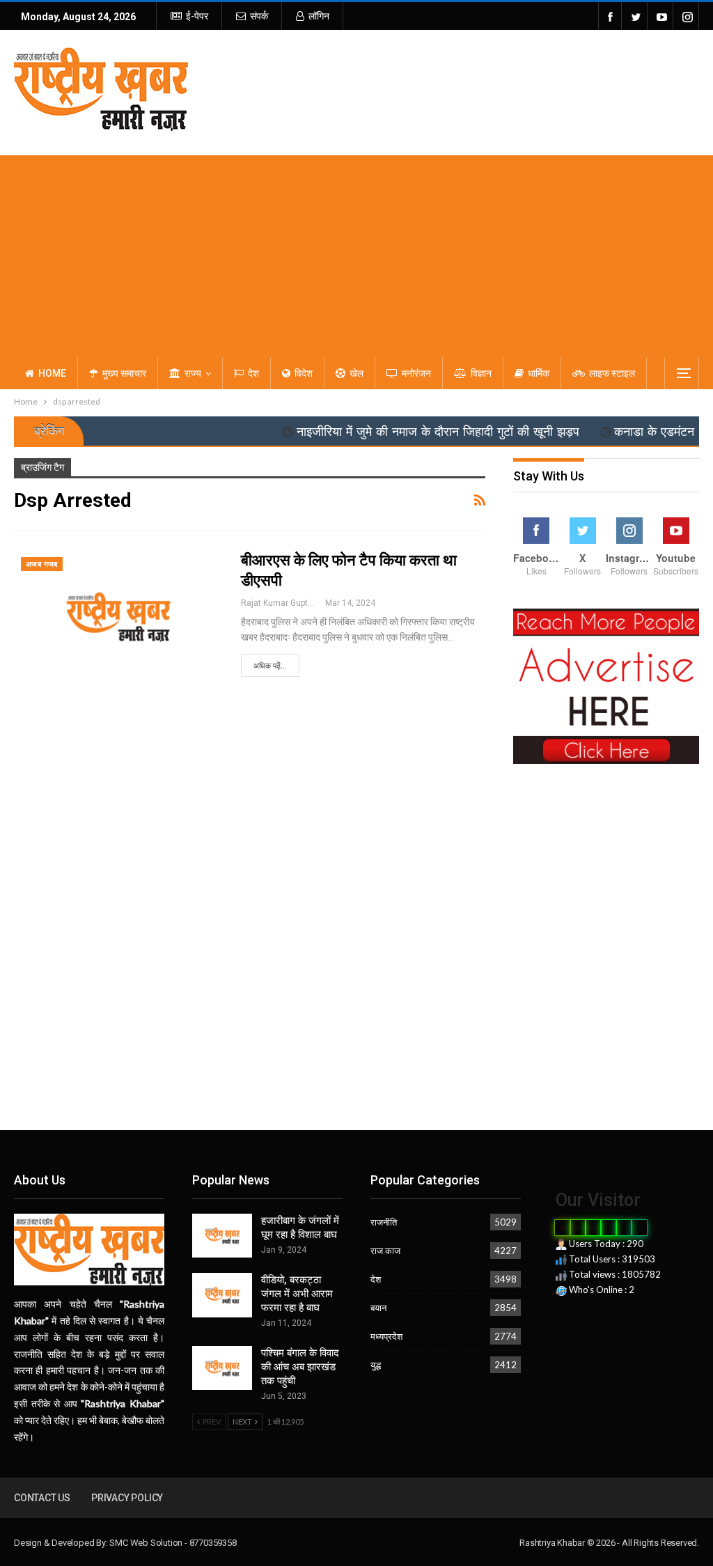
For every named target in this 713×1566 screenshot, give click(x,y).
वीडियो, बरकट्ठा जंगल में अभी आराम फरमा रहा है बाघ (297, 1294)
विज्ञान (481, 373)
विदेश (304, 373)
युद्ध (375, 1364)
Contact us (42, 1497)
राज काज (385, 1250)
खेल (356, 373)
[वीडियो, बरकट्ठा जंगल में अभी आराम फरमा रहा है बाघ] (222, 1295)
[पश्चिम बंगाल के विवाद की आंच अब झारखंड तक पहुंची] (222, 1368)
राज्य (193, 373)
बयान (378, 1307)
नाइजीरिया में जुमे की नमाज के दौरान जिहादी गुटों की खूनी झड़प (405, 432)
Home (52, 373)
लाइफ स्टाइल (612, 373)
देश (253, 373)
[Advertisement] (356, 252)
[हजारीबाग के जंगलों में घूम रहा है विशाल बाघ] (222, 1236)
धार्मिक (538, 373)
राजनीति (383, 1222)
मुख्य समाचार (124, 373)
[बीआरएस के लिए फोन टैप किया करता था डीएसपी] (118, 617)
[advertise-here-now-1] (606, 685)
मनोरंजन (416, 373)
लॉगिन (318, 16)
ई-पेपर (197, 16)
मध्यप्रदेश (386, 1336)
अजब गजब (42, 564)
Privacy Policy (127, 1497)
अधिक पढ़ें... (270, 666)
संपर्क (259, 16)
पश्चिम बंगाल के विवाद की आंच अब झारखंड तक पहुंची (300, 1367)
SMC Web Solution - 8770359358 (172, 1542)
